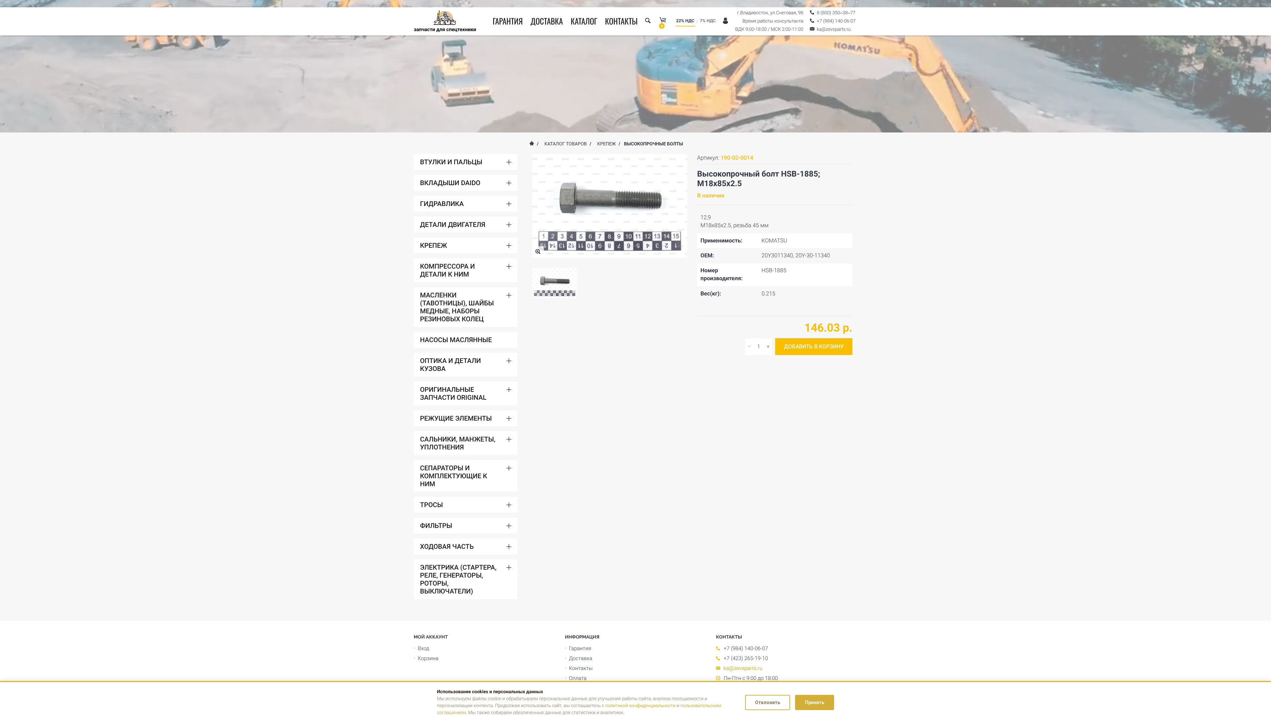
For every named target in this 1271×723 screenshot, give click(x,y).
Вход (423, 648)
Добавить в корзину (814, 346)
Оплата (578, 678)
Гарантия (508, 21)
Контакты (621, 21)
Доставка (547, 21)
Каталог (584, 21)
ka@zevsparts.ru (743, 668)
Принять (814, 702)
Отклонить (767, 702)
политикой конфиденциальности (640, 705)
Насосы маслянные (456, 340)
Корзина (428, 658)
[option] (554, 283)
